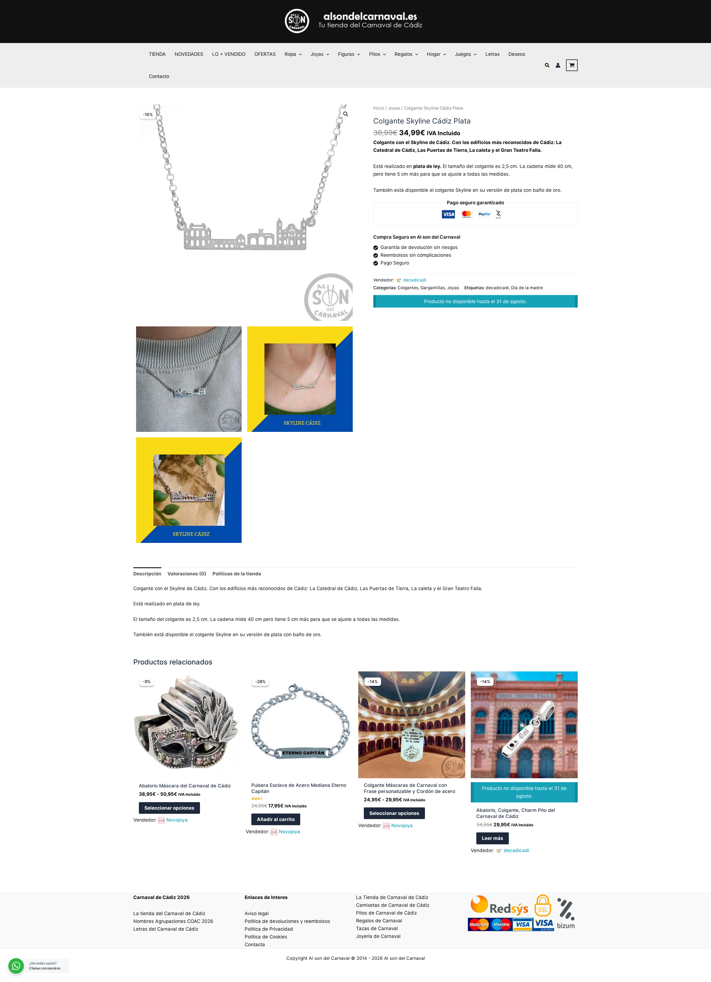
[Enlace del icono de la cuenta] (557, 65)
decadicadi (414, 280)
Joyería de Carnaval (378, 936)
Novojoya (177, 820)
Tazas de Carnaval (377, 928)
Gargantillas (432, 287)
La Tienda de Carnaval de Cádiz (392, 897)
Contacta (255, 944)
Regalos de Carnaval (379, 920)
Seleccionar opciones (169, 808)
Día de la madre (527, 287)
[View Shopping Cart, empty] (572, 65)
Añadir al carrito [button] (276, 819)
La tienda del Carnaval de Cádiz (169, 913)
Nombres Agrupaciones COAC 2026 (173, 921)
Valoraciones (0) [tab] (186, 573)
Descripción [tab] (147, 573)
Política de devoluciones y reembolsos (287, 921)
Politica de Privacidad (269, 929)
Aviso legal (257, 913)
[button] (299, 54)
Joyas (394, 108)
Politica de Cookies (266, 937)
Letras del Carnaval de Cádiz (165, 929)
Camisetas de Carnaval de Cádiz (392, 905)
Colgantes (408, 287)
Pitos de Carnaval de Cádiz (386, 913)
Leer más (492, 838)
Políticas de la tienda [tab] (236, 573)
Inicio (378, 108)
